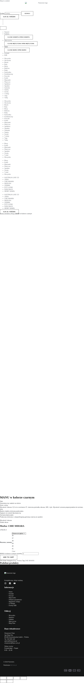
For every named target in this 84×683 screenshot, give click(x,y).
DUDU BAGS (8, 189)
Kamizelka (7, 72)
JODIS (6, 179)
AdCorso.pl (13, 665)
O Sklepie (12, 603)
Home (2, 213)
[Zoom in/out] (23, 678)
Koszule (7, 76)
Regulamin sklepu (14, 601)
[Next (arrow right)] (10, 681)
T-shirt (6, 155)
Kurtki (6, 78)
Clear (13, 551)
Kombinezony (8, 74)
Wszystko (7, 58)
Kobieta (6, 34)
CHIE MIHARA (9, 181)
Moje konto (12, 598)
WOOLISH (7, 183)
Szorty (6, 92)
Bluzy (6, 66)
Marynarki (7, 80)
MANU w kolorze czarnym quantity (11, 553)
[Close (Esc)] (3, 678)
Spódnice (7, 84)
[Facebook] (10, 584)
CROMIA (7, 185)
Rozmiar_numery (6, 542)
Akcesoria (7, 60)
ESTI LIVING (8, 187)
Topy (5, 96)
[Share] (10, 678)
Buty (5, 64)
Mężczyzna (8, 40)
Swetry (6, 90)
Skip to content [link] (5, 1)
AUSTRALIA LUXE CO (11, 177)
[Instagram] (5, 584)
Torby (6, 97)
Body (6, 70)
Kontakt (6, 53)
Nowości (11, 617)
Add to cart (8, 557)
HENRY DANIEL (9, 191)
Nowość (6, 32)
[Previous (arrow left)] (3, 681)
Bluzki (6, 62)
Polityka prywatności (15, 599)
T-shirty (6, 94)
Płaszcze (7, 82)
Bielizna (6, 68)
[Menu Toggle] (3, 28)
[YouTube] (15, 584)
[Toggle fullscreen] (17, 678)
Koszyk (11, 596)
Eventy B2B (12, 605)
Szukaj (2, 13)
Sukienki (7, 88)
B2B (5, 55)
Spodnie (7, 86)
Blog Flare (12, 623)
